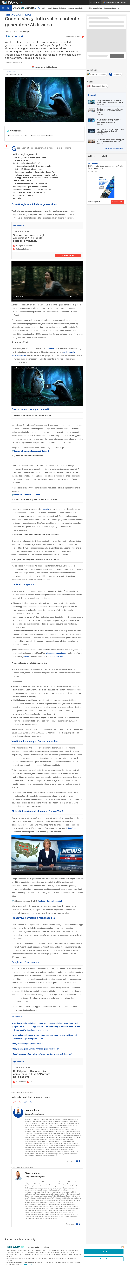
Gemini (51, 349)
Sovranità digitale (59, 8)
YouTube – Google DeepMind (50, 901)
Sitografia (17, 198)
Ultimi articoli (47, 8)
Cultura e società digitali (21, 32)
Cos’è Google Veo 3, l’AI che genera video (29, 157)
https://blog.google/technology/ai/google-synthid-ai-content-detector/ (41, 1054)
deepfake (71, 829)
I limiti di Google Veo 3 (22, 181)
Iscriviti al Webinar (68, 256)
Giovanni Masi (10, 72)
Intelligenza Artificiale (94, 8)
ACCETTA (103, 1251)
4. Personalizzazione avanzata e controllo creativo (36, 175)
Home (7, 32)
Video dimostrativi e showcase (27, 495)
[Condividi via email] (16, 36)
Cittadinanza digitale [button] (75, 8)
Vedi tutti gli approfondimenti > (114, 148)
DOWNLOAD (117, 202)
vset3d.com (58, 657)
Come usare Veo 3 (22, 160)
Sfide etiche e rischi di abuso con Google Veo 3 (32, 189)
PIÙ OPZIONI (103, 1258)
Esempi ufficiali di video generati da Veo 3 (31, 451)
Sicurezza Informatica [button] (111, 8)
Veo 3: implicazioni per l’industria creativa (30, 187)
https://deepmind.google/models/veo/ (27, 1044)
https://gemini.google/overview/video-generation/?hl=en (35, 1049)
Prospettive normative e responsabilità (29, 192)
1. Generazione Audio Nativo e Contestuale (33, 166)
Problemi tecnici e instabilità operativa (31, 184)
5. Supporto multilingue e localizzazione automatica (36, 178)
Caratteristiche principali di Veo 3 (26, 163)
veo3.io (26, 657)
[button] (6, 8)
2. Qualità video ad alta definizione (29, 169)
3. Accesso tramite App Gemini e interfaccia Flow (35, 172)
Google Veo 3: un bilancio (23, 195)
